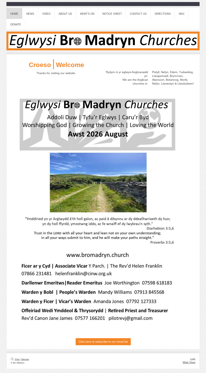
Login (192, 359)
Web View (189, 362)
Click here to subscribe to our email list (103, 341)
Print (17, 359)
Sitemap (25, 359)
